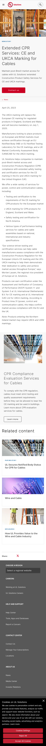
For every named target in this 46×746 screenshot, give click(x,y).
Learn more (12, 419)
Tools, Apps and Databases (17, 618)
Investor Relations (13, 687)
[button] (3, 4)
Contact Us (10, 644)
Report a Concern (13, 624)
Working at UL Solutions (16, 587)
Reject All (23, 736)
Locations (10, 656)
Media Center (11, 681)
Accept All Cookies (23, 741)
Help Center (11, 612)
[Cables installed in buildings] (23, 349)
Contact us (13, 90)
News (6, 99)
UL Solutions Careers (14, 593)
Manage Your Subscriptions (17, 650)
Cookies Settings (23, 730)
